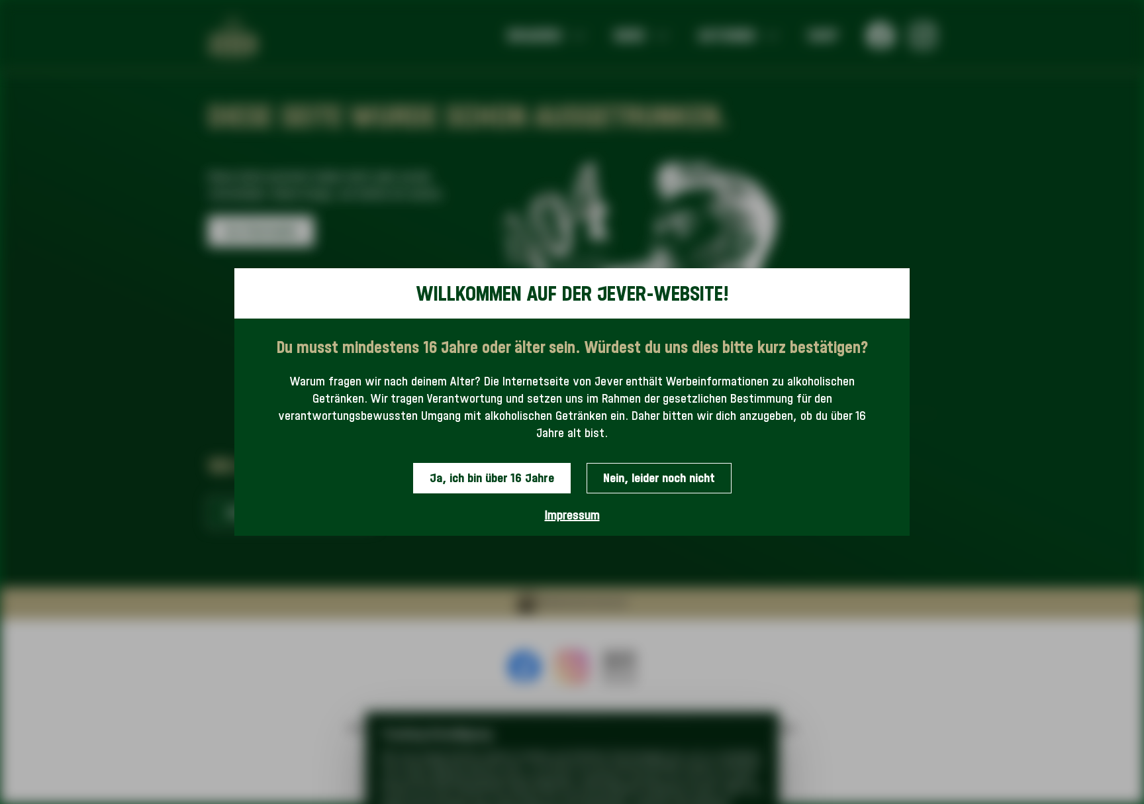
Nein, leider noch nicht (659, 477)
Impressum (572, 515)
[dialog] (572, 402)
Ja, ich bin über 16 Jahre (492, 477)
